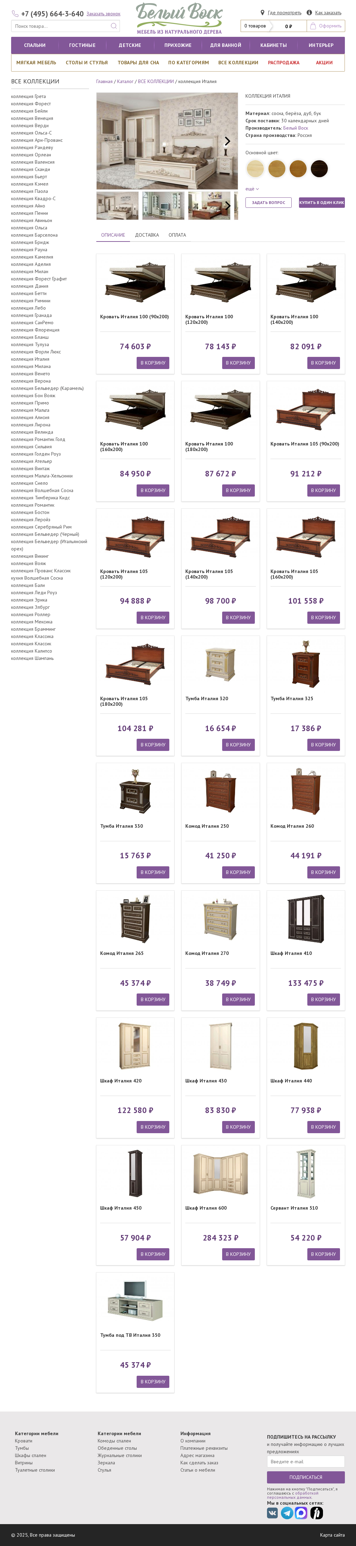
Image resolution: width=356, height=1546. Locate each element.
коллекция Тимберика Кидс (40, 497)
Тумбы (22, 1448)
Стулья (104, 1470)
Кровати (23, 1441)
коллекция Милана (31, 366)
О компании (192, 1441)
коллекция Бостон (30, 512)
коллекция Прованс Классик (41, 570)
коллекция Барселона (34, 235)
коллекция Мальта (30, 410)
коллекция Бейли (29, 111)
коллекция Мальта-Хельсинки (42, 476)
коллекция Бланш (30, 337)
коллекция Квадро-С (33, 198)
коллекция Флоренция (35, 330)
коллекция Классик (31, 643)
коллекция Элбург (30, 607)
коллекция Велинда (32, 432)
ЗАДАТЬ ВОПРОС (268, 202)
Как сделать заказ (199, 1462)
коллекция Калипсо (31, 651)
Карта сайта (332, 1535)
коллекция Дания (29, 286)
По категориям (188, 62)
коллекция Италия (30, 359)
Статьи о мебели (197, 1470)
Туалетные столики (35, 1470)
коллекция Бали (28, 585)
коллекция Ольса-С (31, 133)
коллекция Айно (28, 206)
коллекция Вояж (28, 563)
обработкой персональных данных (292, 1495)
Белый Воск (295, 128)
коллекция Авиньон (31, 220)
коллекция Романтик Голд (38, 439)
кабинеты (273, 45)
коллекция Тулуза (30, 344)
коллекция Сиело (29, 483)
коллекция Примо (30, 403)
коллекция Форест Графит (39, 279)
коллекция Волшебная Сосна (42, 490)
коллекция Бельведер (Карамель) (47, 388)
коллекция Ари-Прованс (37, 140)
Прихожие (178, 45)
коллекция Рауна (29, 249)
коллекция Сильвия (31, 446)
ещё (249, 189)
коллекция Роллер (30, 614)
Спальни (35, 45)
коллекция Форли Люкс (36, 352)
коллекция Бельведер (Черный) (45, 534)
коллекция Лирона (30, 425)
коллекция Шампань (32, 658)
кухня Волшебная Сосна (37, 578)
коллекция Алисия (30, 417)
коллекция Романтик (32, 505)
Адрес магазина (197, 1455)
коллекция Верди (30, 125)
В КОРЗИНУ (153, 363)
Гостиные (82, 45)
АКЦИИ (324, 62)
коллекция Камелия (32, 257)
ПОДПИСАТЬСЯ (306, 1477)
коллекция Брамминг (33, 629)
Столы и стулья (87, 62)
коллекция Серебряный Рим (41, 527)
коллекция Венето (30, 373)
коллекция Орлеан (31, 155)
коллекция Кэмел (29, 184)
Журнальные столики (120, 1455)
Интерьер (321, 45)
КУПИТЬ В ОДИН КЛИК (321, 202)
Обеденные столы (117, 1448)
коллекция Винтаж (30, 468)
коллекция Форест (31, 103)
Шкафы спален (30, 1455)
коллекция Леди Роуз (34, 592)
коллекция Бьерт (29, 176)
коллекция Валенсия (33, 162)
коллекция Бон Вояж (33, 395)
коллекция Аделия (31, 264)
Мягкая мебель (36, 62)
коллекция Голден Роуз (36, 454)
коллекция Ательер (31, 461)
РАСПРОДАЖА (284, 62)
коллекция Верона (31, 381)
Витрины (24, 1462)
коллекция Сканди (30, 169)
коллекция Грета (28, 96)
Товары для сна (138, 62)
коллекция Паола (29, 191)
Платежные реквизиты (204, 1448)
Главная (104, 81)
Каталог (125, 81)
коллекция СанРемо (32, 322)
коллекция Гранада (31, 315)
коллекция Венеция (32, 118)
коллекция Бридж (30, 242)
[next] (226, 141)
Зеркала (106, 1462)
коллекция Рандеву (32, 147)
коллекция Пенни (29, 213)
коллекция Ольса (29, 227)
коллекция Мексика (31, 622)
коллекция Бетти (29, 293)
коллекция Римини (30, 300)
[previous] (107, 141)
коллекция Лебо (28, 308)
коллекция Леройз (30, 519)
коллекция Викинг (30, 556)
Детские (130, 45)
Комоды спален (114, 1441)
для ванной (225, 45)
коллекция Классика (32, 636)
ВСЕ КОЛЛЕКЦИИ (238, 62)
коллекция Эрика (29, 600)
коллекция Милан (29, 271)
